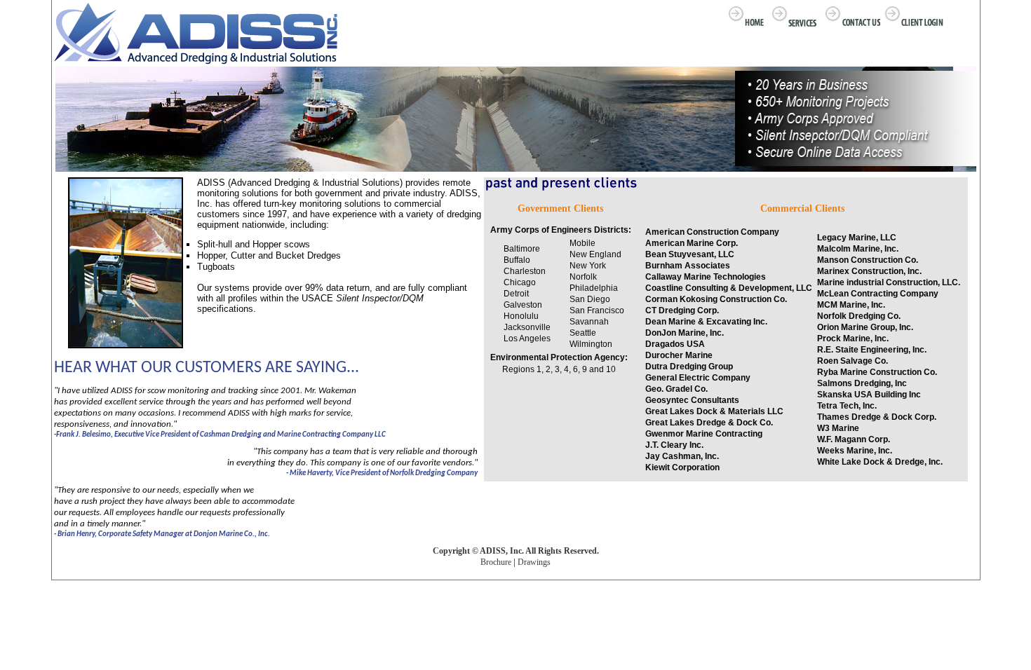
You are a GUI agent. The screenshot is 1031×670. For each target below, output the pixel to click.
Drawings (534, 562)
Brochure (495, 562)
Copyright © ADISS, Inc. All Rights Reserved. (516, 551)
